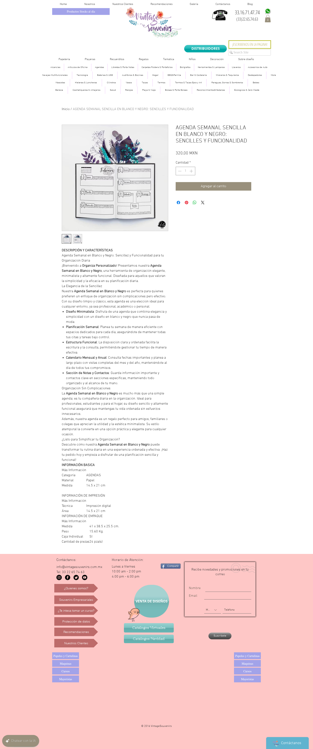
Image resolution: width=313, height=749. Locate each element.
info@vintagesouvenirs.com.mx (79, 567)
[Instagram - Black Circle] (59, 577)
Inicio (66, 109)
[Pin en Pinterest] (186, 202)
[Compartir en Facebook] (178, 202)
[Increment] (192, 171)
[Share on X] (202, 202)
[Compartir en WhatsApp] (194, 202)
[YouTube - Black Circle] (84, 577)
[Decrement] (179, 171)
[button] (268, 18)
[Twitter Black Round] (76, 577)
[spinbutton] (185, 171)
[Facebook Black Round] (67, 577)
